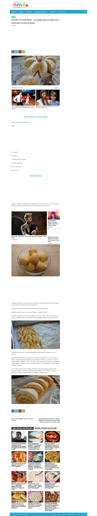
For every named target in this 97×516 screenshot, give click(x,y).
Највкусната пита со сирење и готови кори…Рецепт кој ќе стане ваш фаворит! (18, 506)
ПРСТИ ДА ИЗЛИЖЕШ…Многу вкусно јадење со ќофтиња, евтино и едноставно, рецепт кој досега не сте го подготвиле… (52, 507)
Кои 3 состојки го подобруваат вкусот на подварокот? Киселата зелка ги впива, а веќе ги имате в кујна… (52, 446)
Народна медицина (41, 11)
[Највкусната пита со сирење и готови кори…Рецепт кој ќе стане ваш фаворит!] (19, 497)
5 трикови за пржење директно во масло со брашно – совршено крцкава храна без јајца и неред (35, 466)
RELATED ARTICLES (22, 428)
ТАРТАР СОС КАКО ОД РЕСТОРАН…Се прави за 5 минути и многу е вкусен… (35, 506)
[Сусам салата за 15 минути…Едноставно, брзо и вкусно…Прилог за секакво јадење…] (35, 477)
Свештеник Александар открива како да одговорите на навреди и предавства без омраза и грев (18, 446)
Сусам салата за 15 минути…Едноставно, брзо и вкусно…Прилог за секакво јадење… (35, 486)
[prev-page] (57, 428)
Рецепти (52, 11)
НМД (14, 25)
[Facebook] (12, 51)
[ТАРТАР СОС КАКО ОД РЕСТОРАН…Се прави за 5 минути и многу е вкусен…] (35, 497)
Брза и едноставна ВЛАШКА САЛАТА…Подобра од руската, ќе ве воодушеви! (52, 486)
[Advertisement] (35, 38)
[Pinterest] (19, 51)
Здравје (29, 11)
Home (12, 15)
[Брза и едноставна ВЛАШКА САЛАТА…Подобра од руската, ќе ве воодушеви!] (52, 477)
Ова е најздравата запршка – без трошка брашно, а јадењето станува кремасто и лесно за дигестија (34, 446)
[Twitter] (16, 51)
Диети (21, 11)
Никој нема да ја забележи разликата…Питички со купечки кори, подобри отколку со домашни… (52, 466)
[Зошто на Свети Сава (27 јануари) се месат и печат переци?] (19, 456)
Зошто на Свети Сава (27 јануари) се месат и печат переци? (18, 465)
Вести (14, 11)
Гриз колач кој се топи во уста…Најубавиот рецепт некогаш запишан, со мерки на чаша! (18, 486)
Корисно (30, 441)
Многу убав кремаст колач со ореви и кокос (22, 419)
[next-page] (59, 428)
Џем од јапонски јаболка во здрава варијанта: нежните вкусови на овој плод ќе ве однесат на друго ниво (49, 420)
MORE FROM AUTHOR (45, 428)
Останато (62, 11)
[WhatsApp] (23, 51)
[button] (85, 12)
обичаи (13, 461)
